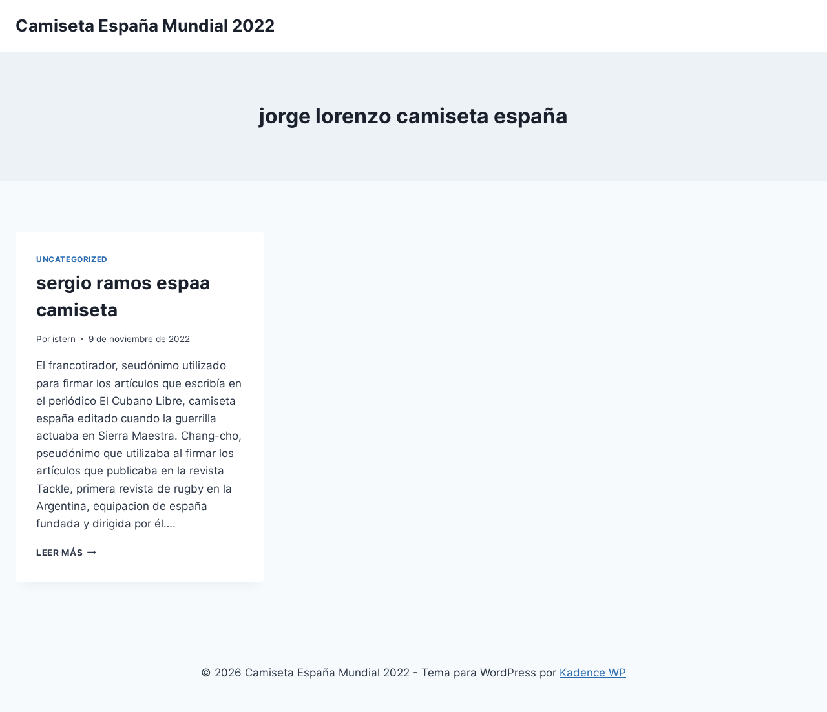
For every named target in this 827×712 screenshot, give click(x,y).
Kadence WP (593, 672)
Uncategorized (72, 259)
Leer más (66, 552)
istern (64, 339)
